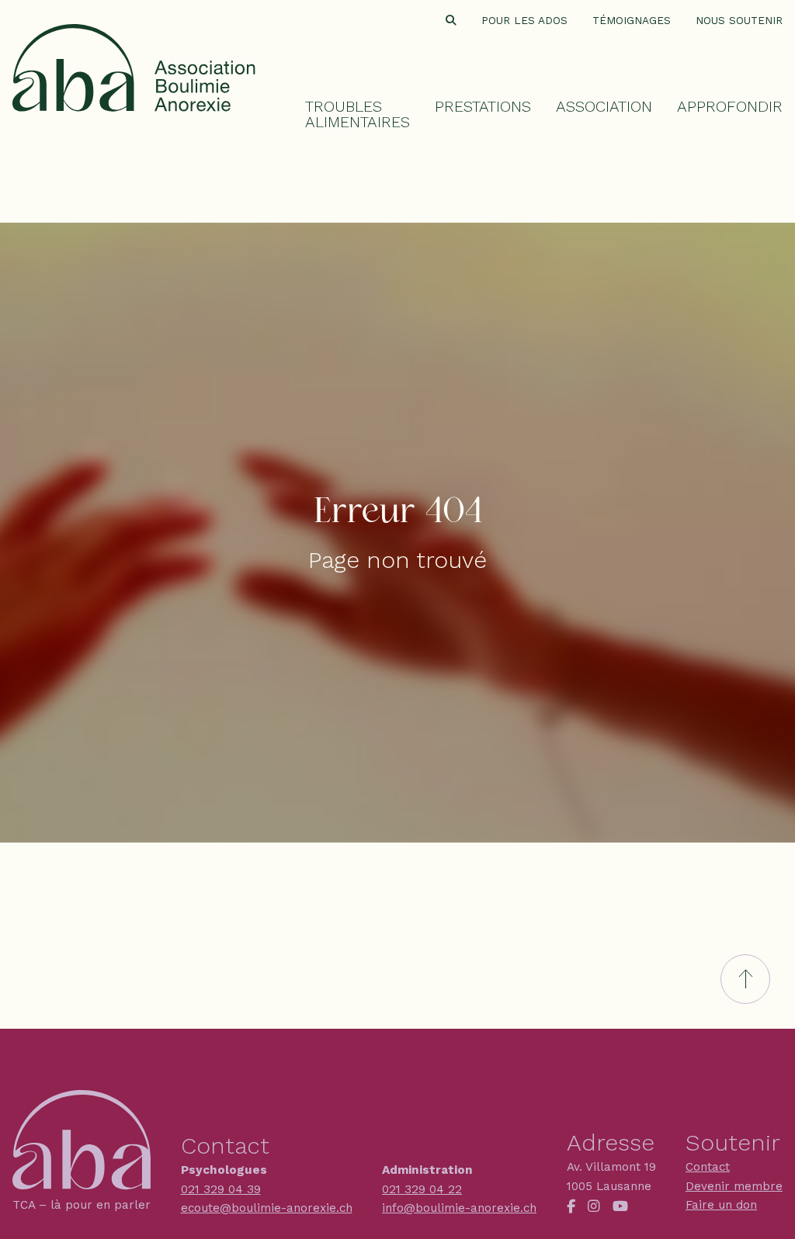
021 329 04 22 (422, 1189)
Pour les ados (524, 21)
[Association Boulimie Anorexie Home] (133, 59)
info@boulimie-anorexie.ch (459, 1208)
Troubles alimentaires (357, 114)
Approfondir (730, 106)
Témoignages (631, 21)
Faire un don (721, 1205)
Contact (708, 1167)
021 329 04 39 (221, 1189)
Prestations (483, 106)
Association (604, 106)
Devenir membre (734, 1186)
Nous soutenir (739, 21)
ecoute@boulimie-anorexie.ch (266, 1208)
